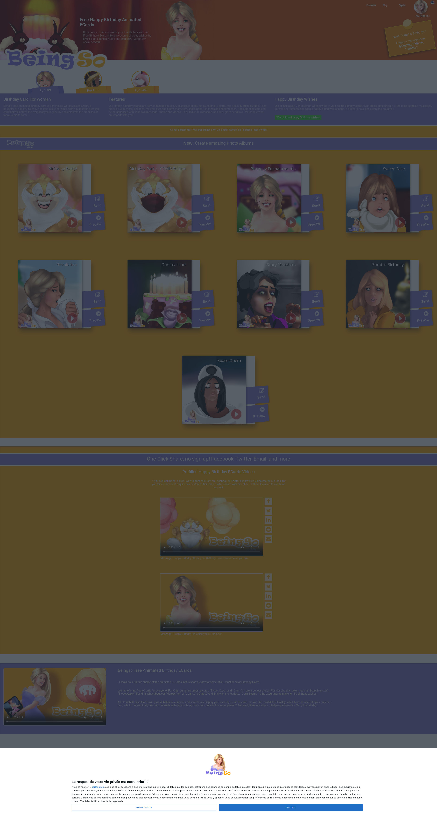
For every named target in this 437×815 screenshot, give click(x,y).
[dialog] (218, 781)
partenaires (97, 787)
